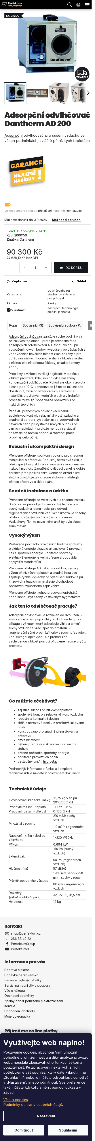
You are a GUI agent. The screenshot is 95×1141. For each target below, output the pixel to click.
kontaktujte (74, 210)
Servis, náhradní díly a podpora (27, 985)
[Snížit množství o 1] (24, 267)
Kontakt (9, 1006)
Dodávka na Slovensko (21, 975)
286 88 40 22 (21, 939)
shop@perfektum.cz (26, 933)
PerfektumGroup (23, 944)
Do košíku (74, 268)
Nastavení (46, 1116)
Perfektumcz (20, 949)
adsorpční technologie (63, 308)
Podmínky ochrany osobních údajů (32, 1104)
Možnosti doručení (66, 220)
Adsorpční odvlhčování (25, 336)
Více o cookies (15, 1100)
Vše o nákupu (14, 990)
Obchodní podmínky (19, 995)
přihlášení (45, 210)
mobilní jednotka (59, 312)
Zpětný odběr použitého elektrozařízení (33, 1001)
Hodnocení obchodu (19, 1011)
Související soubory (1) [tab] (65, 325)
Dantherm (27, 239)
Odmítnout (23, 1130)
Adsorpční (13, 135)
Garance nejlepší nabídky (23, 980)
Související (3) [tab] (33, 325)
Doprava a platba (17, 970)
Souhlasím (68, 1130)
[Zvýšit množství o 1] (46, 267)
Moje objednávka (17, 1016)
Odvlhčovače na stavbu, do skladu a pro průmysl (61, 294)
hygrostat (50, 761)
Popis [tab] (13, 325)
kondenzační (18, 382)
